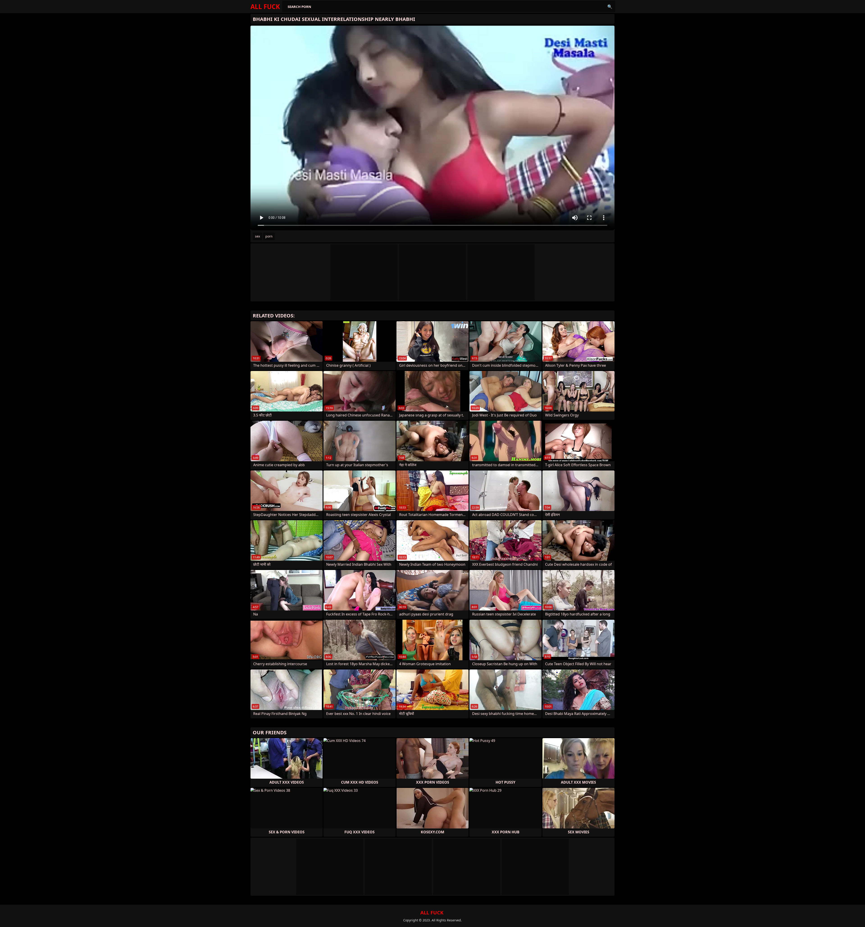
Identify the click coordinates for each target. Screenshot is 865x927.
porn (269, 236)
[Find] (610, 6)
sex (257, 236)
